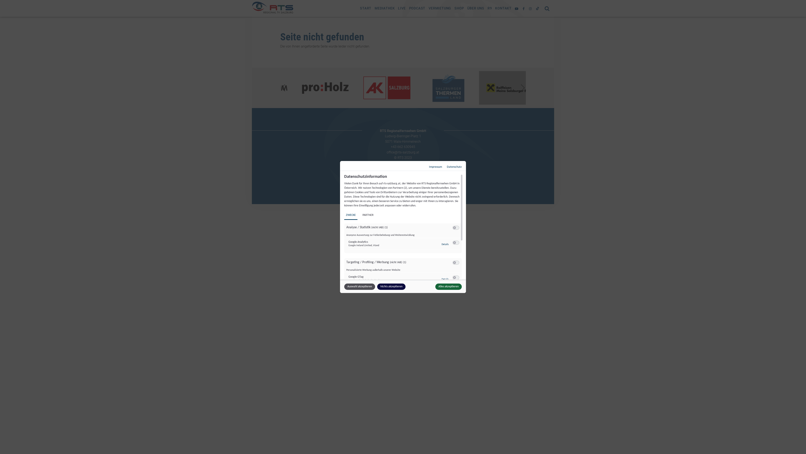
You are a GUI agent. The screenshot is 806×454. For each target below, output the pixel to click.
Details (445, 244)
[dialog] (403, 227)
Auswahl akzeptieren (359, 286)
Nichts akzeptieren (391, 286)
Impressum (435, 167)
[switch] (456, 227)
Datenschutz (454, 167)
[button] (454, 227)
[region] (403, 226)
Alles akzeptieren (448, 286)
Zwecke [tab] (351, 215)
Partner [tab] (368, 215)
